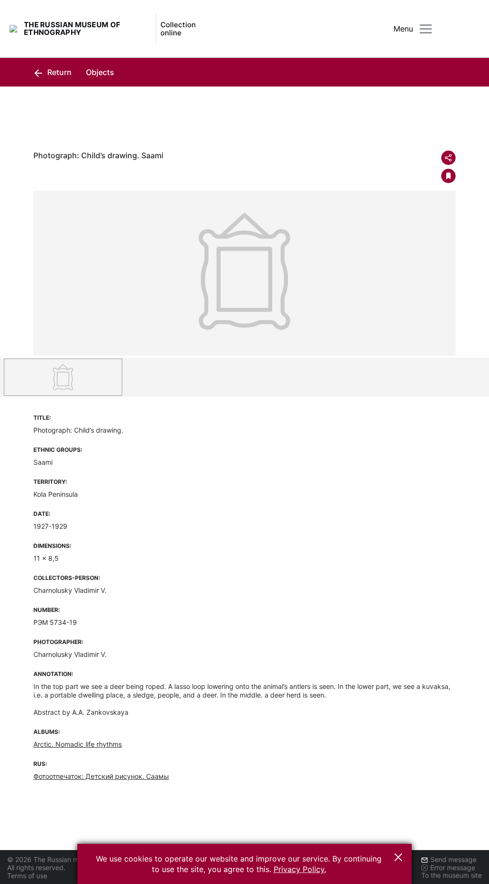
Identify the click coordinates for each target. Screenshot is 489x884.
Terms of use (27, 876)
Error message (452, 867)
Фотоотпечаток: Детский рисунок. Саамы (101, 776)
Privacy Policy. (300, 869)
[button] (398, 857)
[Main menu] (425, 29)
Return (58, 72)
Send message (453, 859)
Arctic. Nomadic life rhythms (77, 744)
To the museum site (451, 875)
